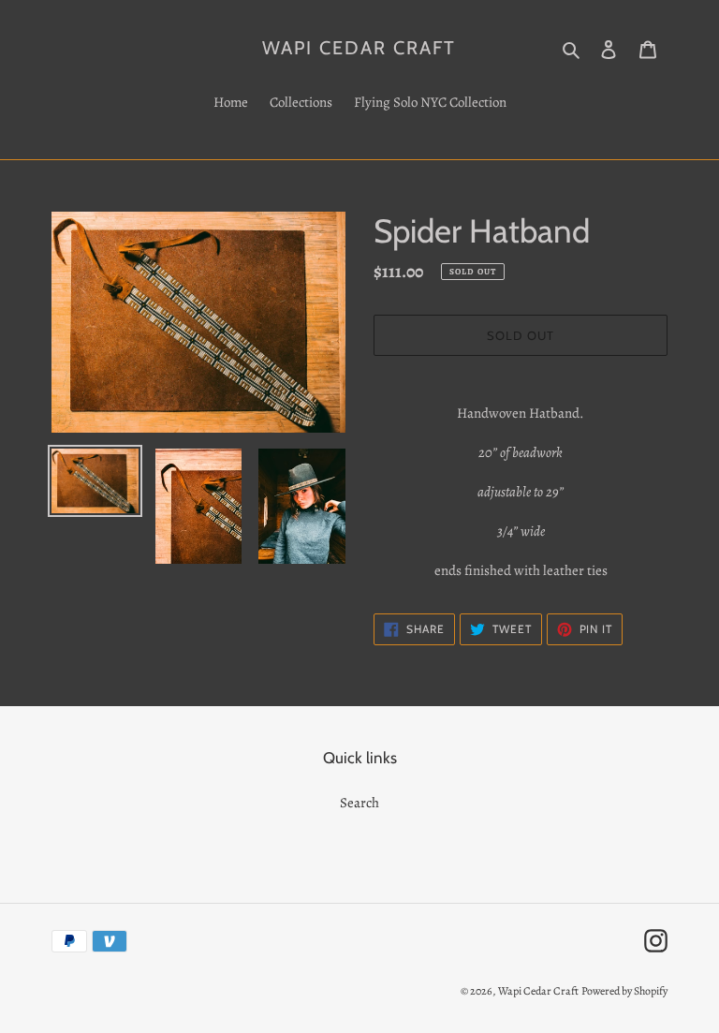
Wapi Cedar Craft (359, 48)
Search (359, 802)
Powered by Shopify (624, 990)
